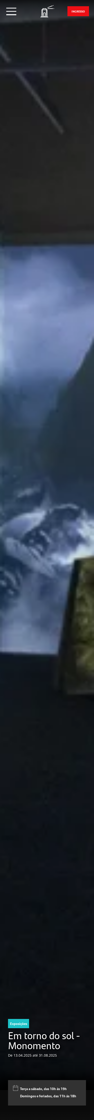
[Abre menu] (11, 11)
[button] (11, 11)
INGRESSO (78, 11)
